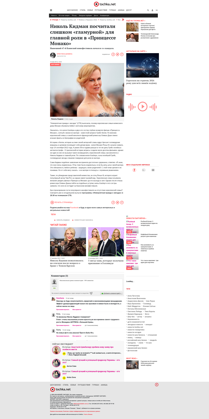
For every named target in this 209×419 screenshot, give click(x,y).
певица (138, 338)
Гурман (112, 10)
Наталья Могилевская (137, 309)
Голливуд (147, 304)
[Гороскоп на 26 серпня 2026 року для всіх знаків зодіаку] (132, 364)
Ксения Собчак (149, 306)
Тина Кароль (150, 311)
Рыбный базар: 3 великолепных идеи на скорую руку (149, 223)
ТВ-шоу (74, 15)
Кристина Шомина (64, 54)
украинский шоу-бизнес (137, 348)
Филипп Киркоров (135, 314)
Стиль (82, 10)
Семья (90, 10)
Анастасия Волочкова (137, 298)
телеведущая (133, 345)
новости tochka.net (135, 327)
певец (130, 338)
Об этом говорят (64, 15)
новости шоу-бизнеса (83, 220)
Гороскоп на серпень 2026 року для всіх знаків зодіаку (141, 82)
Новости (54, 15)
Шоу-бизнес (72, 10)
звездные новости (135, 324)
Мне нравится (76, 309)
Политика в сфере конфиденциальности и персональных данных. (81, 411)
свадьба (153, 340)
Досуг (129, 10)
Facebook (74, 208)
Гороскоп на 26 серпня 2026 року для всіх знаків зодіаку (149, 363)
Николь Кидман (63, 220)
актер (139, 317)
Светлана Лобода (135, 311)
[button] (152, 10)
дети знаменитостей (136, 322)
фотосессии (132, 351)
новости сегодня (134, 332)
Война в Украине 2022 (88, 20)
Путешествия (101, 10)
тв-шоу (149, 343)
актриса (148, 317)
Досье (96, 15)
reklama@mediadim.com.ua (81, 403)
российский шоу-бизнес (137, 340)
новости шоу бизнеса (136, 335)
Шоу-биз (131, 317)
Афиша (121, 10)
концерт (149, 324)
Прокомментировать (62, 309)
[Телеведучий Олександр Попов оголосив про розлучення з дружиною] (132, 37)
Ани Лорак (150, 301)
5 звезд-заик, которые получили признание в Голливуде (105, 262)
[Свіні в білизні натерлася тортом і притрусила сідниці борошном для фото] (132, 27)
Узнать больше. (88, 414)
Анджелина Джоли (135, 301)
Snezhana (60, 298)
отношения (152, 335)
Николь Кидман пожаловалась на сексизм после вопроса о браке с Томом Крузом (66, 263)
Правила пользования (56, 411)
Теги (128, 289)
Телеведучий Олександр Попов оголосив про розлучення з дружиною (150, 36)
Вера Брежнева (134, 304)
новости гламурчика (136, 330)
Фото (147, 314)
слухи (141, 343)
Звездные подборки (85, 15)
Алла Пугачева (134, 296)
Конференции (104, 15)
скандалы (132, 343)
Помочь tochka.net (69, 20)
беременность (133, 319)
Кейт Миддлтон (134, 306)
